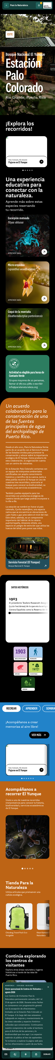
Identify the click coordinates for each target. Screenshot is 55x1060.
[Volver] (6, 5)
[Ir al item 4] (29, 170)
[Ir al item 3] (27, 170)
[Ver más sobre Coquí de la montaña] (44, 345)
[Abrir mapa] (25, 1054)
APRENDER (31, 708)
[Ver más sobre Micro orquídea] (44, 298)
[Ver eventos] (36, 1054)
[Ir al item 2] (25, 170)
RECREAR (11, 708)
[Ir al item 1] (23, 170)
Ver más (36, 735)
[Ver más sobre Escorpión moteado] (44, 252)
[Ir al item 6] (33, 778)
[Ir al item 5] (32, 170)
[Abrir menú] (15, 1054)
